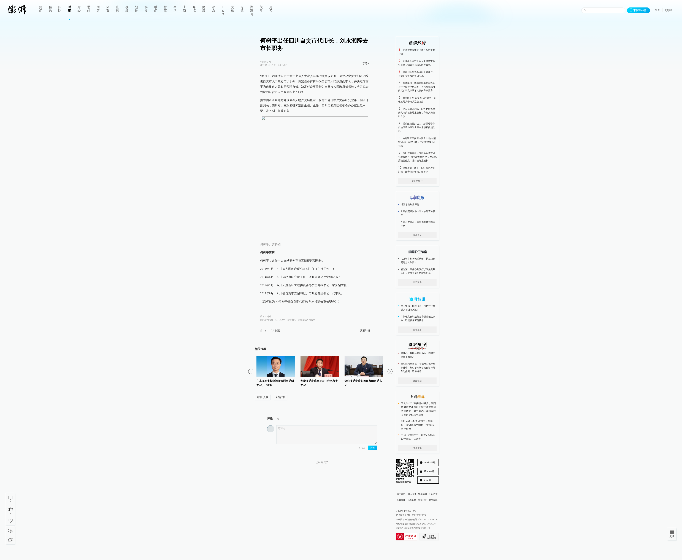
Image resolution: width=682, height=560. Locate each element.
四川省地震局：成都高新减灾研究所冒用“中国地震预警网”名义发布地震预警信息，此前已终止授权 (417, 157)
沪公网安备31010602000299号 (411, 515)
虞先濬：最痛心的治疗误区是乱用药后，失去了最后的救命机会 (418, 271)
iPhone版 (429, 471)
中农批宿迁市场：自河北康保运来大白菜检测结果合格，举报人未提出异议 (416, 113)
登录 (657, 10)
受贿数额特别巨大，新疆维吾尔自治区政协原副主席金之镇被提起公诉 (416, 127)
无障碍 (668, 10)
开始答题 (417, 380)
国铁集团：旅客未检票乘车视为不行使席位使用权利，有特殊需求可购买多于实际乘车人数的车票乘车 (416, 87)
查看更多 (417, 235)
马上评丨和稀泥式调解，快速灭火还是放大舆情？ (418, 260)
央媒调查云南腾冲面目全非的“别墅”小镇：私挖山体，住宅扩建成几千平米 (417, 142)
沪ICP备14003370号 (406, 511)
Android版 (429, 462)
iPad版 (428, 480)
